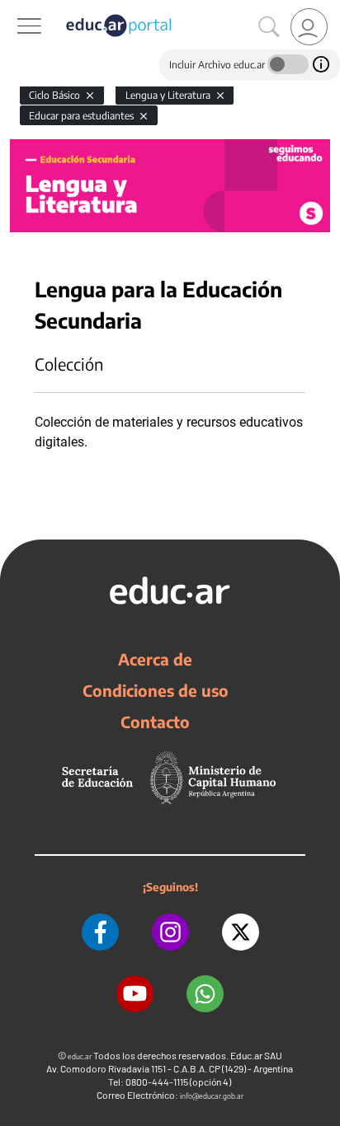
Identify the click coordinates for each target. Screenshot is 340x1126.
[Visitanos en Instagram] (170, 932)
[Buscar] (269, 27)
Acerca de (155, 659)
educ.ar (80, 1056)
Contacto (155, 721)
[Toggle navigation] (15, 9)
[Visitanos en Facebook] (100, 932)
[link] (309, 26)
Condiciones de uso (156, 690)
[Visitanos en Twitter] (241, 932)
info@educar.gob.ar (211, 1095)
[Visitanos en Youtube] (135, 994)
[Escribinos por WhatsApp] (205, 994)
